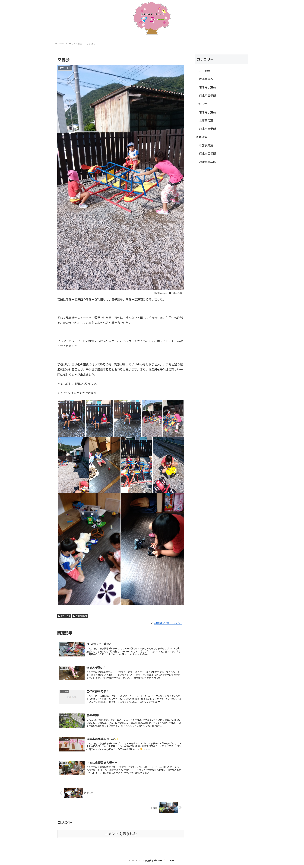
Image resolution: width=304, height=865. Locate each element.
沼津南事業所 (81, 616)
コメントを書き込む (120, 834)
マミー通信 (65, 616)
